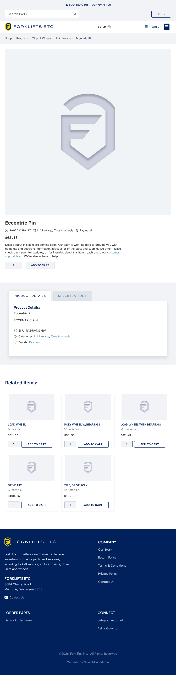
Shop (8, 38)
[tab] (30, 296)
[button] (167, 27)
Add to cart (40, 265)
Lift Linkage (63, 38)
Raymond (86, 230)
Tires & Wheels (42, 38)
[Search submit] (75, 14)
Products (22, 38)
